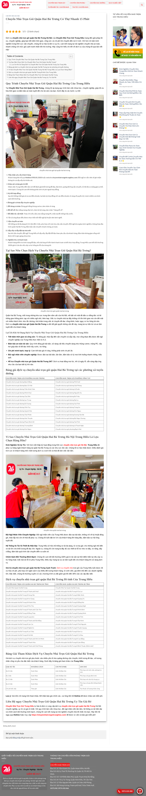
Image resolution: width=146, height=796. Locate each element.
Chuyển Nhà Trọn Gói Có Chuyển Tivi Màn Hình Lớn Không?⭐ (129, 126)
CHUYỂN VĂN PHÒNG (77, 3)
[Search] (141, 5)
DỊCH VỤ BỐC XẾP (115, 3)
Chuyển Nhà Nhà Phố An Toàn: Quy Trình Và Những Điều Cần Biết (130, 93)
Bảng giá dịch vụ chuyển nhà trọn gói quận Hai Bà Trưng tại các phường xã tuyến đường (39, 67)
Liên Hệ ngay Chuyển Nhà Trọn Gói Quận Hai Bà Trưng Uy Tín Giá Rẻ (32, 77)
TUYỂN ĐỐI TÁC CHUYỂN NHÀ (58, 7)
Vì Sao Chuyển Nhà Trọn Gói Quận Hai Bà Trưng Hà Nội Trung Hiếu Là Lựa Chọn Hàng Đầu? (40, 69)
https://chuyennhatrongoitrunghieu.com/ (49, 715)
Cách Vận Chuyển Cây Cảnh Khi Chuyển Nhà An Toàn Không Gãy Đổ (129, 170)
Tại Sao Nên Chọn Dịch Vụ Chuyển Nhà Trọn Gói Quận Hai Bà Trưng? (32, 62)
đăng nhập (17, 738)
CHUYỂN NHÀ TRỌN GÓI (56, 3)
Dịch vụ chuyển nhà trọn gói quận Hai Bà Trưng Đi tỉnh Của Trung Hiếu (33, 72)
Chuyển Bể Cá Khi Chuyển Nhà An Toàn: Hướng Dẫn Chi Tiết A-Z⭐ (130, 159)
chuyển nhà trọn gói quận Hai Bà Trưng (78, 706)
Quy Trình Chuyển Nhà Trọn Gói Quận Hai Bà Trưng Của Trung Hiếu (32, 59)
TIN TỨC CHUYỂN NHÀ (80, 7)
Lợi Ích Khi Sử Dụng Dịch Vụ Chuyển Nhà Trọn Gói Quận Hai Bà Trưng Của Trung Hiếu (39, 64)
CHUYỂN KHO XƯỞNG (97, 3)
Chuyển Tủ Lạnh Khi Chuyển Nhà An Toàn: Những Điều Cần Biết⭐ (130, 104)
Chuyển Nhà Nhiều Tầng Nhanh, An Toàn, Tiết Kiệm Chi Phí (130, 82)
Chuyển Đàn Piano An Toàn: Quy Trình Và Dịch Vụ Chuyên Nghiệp (130, 148)
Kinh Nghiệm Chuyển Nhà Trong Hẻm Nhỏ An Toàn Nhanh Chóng (131, 71)
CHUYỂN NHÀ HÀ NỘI (13, 16)
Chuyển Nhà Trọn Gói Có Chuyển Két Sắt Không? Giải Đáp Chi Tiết (129, 137)
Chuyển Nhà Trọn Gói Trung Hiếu (20, 706)
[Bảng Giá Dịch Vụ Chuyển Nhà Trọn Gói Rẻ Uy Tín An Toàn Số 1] (22, 5)
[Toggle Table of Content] (69, 56)
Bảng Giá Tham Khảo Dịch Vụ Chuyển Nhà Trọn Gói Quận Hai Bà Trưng (33, 75)
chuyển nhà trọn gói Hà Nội (75, 445)
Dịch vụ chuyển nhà (65, 568)
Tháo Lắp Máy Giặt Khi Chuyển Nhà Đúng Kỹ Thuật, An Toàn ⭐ (130, 115)
